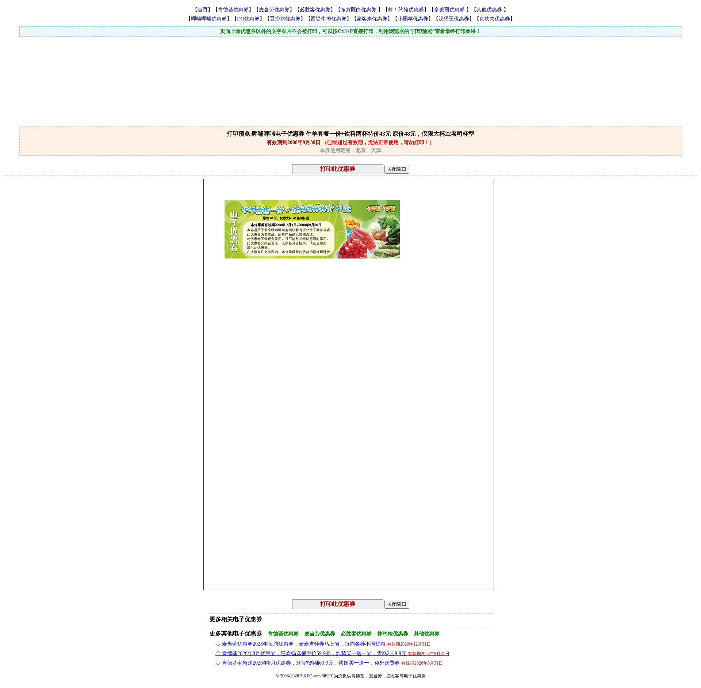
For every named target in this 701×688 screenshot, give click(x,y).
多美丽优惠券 (449, 9)
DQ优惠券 (248, 19)
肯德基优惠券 (233, 9)
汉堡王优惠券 (453, 19)
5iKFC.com (310, 675)
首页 (203, 9)
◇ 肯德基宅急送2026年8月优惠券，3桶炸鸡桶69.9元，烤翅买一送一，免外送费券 (329, 663)
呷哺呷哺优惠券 (209, 19)
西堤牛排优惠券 (328, 19)
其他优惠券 (489, 9)
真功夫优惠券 (494, 19)
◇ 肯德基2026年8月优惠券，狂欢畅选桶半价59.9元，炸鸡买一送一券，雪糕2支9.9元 (332, 653)
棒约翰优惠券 (393, 633)
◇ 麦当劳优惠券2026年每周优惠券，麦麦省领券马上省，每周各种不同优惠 (323, 644)
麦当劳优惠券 (274, 9)
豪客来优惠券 (372, 19)
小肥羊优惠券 (413, 19)
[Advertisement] (350, 61)
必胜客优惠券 (315, 9)
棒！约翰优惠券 (406, 9)
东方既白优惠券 (358, 9)
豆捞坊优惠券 (285, 19)
